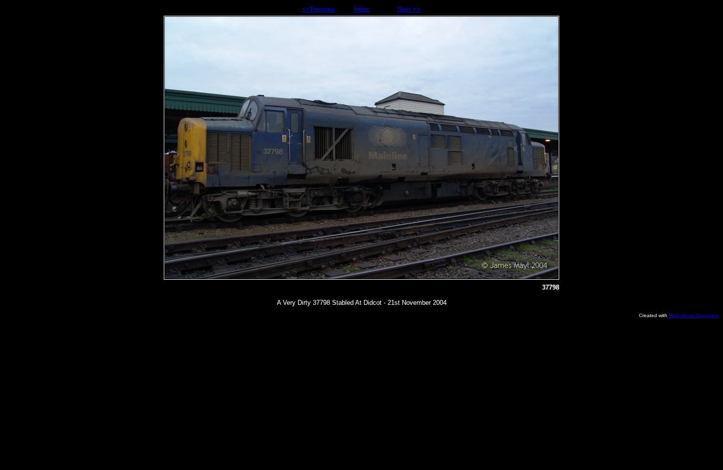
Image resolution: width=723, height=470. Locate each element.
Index (361, 9)
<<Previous (318, 9)
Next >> (409, 9)
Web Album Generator (694, 315)
